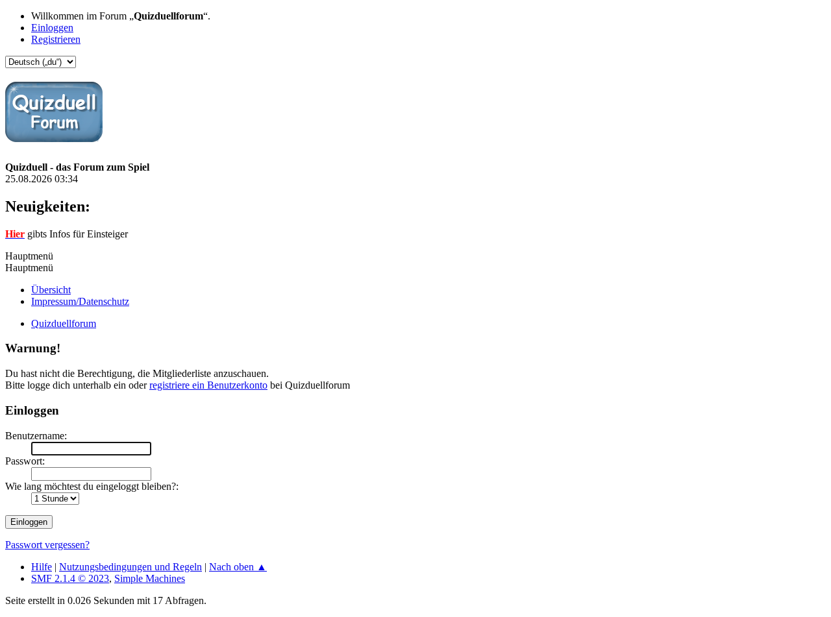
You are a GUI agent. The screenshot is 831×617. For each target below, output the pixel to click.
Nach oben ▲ (238, 566)
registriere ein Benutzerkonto (208, 385)
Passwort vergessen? (47, 544)
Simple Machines (149, 578)
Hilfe (41, 566)
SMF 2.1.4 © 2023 (70, 578)
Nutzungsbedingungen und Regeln (130, 566)
